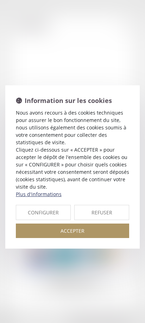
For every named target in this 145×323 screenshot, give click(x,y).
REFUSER (102, 212)
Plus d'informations (39, 194)
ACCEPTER (72, 230)
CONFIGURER (43, 212)
